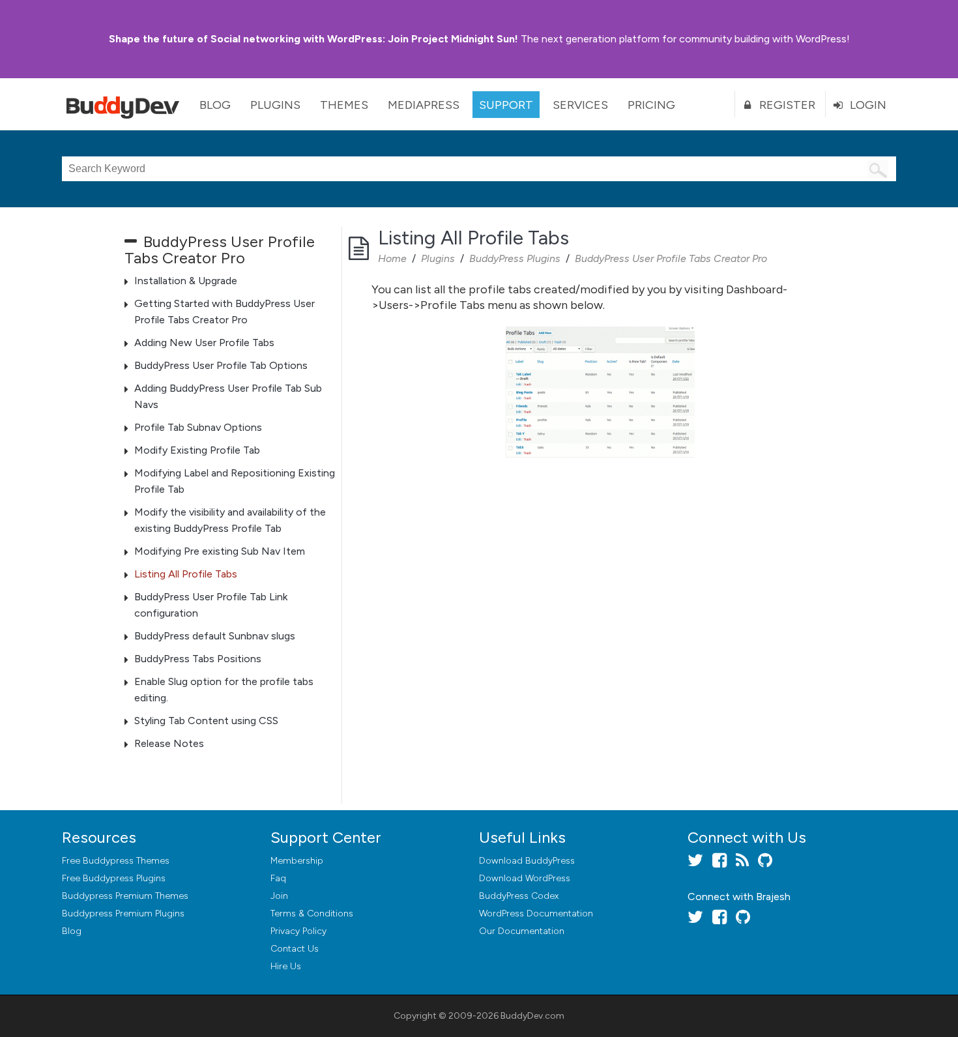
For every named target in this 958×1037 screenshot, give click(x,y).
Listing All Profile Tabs (185, 574)
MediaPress (423, 105)
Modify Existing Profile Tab (197, 450)
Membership (296, 860)
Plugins (275, 105)
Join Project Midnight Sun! (313, 39)
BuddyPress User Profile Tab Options (221, 365)
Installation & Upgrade (185, 280)
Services (580, 105)
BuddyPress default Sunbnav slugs (214, 636)
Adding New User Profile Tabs (204, 342)
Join (279, 895)
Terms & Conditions (311, 913)
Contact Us (294, 948)
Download (527, 860)
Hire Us (285, 966)
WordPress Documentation (536, 913)
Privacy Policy (298, 931)
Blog (215, 105)
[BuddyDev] (125, 104)
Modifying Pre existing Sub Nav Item (219, 551)
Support (506, 105)
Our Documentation (521, 931)
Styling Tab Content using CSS (206, 720)
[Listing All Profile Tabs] (599, 392)
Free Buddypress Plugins (114, 878)
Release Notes (169, 743)
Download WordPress (524, 878)
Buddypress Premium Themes (125, 895)
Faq (278, 878)
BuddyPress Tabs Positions (197, 658)
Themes (344, 105)
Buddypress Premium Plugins (123, 913)
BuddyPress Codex (519, 895)
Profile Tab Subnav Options (198, 427)
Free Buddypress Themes (115, 860)
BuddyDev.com (532, 1015)
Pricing (651, 105)
